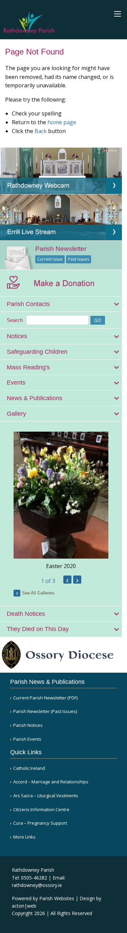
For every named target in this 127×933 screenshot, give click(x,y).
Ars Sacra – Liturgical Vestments (45, 796)
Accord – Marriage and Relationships (50, 782)
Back (41, 131)
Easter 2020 (61, 566)
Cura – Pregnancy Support (40, 823)
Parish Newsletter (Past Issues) (45, 711)
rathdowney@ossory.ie (37, 885)
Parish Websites (56, 898)
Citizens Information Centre (41, 809)
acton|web (24, 906)
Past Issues (78, 259)
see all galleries (38, 592)
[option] (61, 501)
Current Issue (50, 259)
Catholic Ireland (29, 768)
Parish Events (27, 739)
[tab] (61, 304)
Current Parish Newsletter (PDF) (45, 698)
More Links (24, 837)
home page (61, 122)
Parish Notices (28, 725)
